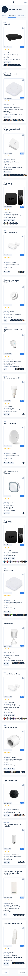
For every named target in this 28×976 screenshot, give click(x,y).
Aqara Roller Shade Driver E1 (13, 923)
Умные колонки (15, 809)
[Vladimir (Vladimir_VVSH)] (23, 663)
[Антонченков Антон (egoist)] (19, 663)
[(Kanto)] (12, 65)
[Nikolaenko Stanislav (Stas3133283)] (20, 862)
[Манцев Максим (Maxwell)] (18, 120)
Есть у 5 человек (7, 496)
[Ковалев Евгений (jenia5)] (20, 65)
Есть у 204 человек (8, 254)
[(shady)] (24, 772)
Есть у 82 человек (7, 46)
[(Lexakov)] (11, 320)
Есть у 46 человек (7, 946)
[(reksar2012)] (23, 963)
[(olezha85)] (12, 223)
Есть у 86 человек (7, 803)
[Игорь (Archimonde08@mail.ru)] (13, 320)
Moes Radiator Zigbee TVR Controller (12, 825)
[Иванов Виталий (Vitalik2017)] (5, 562)
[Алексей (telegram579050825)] (17, 320)
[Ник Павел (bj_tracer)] (14, 963)
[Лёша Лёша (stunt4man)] (24, 718)
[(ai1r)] (17, 175)
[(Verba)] (22, 320)
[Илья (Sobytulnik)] (19, 963)
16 (6, 611)
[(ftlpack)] (19, 320)
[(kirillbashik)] (11, 223)
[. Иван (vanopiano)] (6, 120)
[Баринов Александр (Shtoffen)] (21, 615)
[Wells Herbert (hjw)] (23, 120)
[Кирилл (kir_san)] (16, 369)
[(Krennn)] (20, 963)
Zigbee (10, 59)
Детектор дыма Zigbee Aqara (12, 281)
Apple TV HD (8, 184)
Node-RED (6, 761)
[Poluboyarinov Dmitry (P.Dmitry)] (15, 120)
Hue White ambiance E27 (12, 378)
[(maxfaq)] (20, 772)
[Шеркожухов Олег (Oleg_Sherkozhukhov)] (20, 175)
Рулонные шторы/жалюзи (18, 953)
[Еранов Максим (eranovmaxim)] (14, 562)
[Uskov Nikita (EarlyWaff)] (18, 562)
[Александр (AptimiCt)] (20, 663)
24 (6, 715)
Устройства (12, 15)
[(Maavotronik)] (14, 175)
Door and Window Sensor (12, 674)
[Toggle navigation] (2, 2)
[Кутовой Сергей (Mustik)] (17, 562)
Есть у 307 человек (8, 696)
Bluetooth (11, 217)
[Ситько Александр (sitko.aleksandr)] (9, 615)
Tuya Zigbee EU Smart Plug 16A (13, 330)
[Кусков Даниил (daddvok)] (14, 815)
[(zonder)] (23, 463)
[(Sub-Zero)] (16, 320)
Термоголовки (15, 854)
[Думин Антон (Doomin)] (18, 175)
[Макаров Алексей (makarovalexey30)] (23, 414)
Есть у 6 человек (7, 848)
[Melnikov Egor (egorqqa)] (23, 615)
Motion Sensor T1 (9, 624)
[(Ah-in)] (11, 65)
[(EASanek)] (23, 915)
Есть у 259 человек (8, 593)
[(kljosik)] (26, 615)
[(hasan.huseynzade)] (22, 915)
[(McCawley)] (18, 615)
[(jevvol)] (13, 963)
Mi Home (11, 109)
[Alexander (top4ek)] (6, 65)
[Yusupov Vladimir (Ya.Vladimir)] (21, 718)
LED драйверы (15, 905)
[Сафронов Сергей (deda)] (19, 815)
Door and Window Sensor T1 (13, 232)
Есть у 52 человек (7, 305)
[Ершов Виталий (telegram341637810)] (17, 915)
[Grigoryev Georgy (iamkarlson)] (9, 175)
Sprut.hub (19, 56)
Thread (18, 812)
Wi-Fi (14, 59)
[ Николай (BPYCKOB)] (16, 915)
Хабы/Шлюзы (15, 54)
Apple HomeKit (13, 216)
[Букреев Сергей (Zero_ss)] (14, 223)
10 (6, 117)
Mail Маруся (6, 57)
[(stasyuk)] (16, 663)
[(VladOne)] (17, 369)
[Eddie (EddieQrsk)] (22, 663)
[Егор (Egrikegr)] (23, 369)
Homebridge (20, 759)
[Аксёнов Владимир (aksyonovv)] (12, 120)
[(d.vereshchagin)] (9, 65)
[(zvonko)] (15, 223)
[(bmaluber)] (14, 915)
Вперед (22, 972)
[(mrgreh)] (8, 175)
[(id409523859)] (20, 615)
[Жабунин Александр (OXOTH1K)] (9, 562)
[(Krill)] (20, 369)
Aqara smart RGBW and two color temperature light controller (13, 873)
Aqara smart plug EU (10, 727)
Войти (25, 2)
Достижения (21, 15)
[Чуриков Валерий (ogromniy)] (21, 175)
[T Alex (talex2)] (6, 223)
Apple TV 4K (8, 522)
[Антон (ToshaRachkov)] (17, 663)
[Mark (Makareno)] (24, 615)
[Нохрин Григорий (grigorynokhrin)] (23, 815)
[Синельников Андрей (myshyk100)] (9, 223)
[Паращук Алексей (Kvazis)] (21, 772)
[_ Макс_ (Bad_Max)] (21, 120)
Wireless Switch (9, 570)
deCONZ (19, 107)
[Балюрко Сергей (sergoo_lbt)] (5, 120)
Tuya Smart (12, 363)
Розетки (13, 359)
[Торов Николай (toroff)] (20, 562)
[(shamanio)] (11, 562)
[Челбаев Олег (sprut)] (6, 175)
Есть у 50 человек (7, 445)
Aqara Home (6, 111)
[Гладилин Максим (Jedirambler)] (15, 175)
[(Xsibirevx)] (19, 915)
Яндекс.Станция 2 (14, 265)
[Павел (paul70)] (14, 65)
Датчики (14, 161)
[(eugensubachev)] (5, 65)
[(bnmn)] (23, 272)
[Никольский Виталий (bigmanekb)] (9, 718)
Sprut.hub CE (8, 24)
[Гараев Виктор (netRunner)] (23, 562)
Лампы (13, 408)
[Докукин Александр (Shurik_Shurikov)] (21, 562)
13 (9, 220)
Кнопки (13, 106)
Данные (4, 15)
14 (6, 768)
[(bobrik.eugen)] (20, 320)
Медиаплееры (15, 214)
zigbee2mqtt (16, 109)
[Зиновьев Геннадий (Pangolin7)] (15, 65)
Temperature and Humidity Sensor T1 (12, 130)
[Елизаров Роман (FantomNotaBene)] (12, 562)
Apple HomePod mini (10, 781)
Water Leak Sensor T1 (11, 423)
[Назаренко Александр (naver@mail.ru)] (22, 963)
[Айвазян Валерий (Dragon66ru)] (9, 120)
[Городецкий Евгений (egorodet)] (26, 175)
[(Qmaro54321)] (5, 175)
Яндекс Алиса (13, 56)
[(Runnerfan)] (11, 175)
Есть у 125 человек (8, 544)
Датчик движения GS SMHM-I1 (11, 472)
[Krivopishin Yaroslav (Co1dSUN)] (17, 120)
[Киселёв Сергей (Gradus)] (22, 369)
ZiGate (21, 109)
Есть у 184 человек (8, 206)
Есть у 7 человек (7, 400)
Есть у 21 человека (8, 897)
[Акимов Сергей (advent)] (23, 513)
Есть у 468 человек (8, 153)
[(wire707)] (22, 815)
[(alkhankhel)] (9, 772)
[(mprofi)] (5, 223)
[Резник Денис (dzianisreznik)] (17, 815)
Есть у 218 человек (8, 98)
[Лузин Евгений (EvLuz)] (8, 120)
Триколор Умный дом (9, 507)
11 (5, 62)
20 (10, 558)
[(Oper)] (19, 862)
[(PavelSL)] (23, 175)
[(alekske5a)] (17, 65)
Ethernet (17, 59)
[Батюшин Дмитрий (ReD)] (8, 562)
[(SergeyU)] (6, 772)
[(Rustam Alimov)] (17, 223)
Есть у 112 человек (8, 646)
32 (10, 715)
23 (6, 558)
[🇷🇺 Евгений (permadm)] (8, 65)
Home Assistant (13, 107)
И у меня (22, 46)
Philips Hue (12, 409)
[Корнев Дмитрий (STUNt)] (19, 369)
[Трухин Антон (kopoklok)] (11, 120)
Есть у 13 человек (7, 353)
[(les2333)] (18, 65)
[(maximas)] (16, 815)
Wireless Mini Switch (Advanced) (10, 75)
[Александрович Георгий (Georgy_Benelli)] (8, 615)
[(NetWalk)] (20, 120)
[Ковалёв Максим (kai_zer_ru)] (14, 120)
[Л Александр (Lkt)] (8, 772)
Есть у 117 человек (8, 749)
